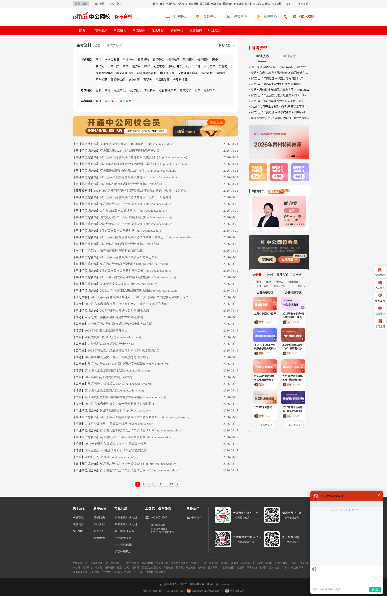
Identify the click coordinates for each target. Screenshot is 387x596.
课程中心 (176, 30)
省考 (162, 3)
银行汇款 (99, 524)
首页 (82, 30)
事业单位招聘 (80, 572)
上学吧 (293, 563)
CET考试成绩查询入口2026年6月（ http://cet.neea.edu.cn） (290, 67)
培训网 (135, 567)
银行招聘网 (147, 563)
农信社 (260, 3)
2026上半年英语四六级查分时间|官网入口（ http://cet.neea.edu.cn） (295, 78)
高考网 (98, 567)
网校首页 (78, 517)
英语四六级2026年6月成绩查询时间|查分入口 (279, 72)
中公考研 (139, 572)
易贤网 (179, 567)
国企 (267, 3)
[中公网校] (92, 16)
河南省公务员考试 (240, 563)
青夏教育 (168, 567)
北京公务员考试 (179, 563)
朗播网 (224, 563)
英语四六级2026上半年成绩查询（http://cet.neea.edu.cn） (289, 118)
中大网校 (107, 572)
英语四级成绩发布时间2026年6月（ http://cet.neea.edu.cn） (290, 89)
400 (171, 484)
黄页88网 (212, 567)
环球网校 (94, 572)
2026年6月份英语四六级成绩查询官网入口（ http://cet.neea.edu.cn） (296, 84)
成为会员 (99, 3)
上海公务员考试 (210, 563)
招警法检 (276, 3)
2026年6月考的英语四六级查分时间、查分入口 (280, 101)
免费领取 (267, 259)
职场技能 (238, 3)
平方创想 (252, 567)
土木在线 (274, 567)
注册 (84, 3)
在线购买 (99, 517)
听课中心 (180, 16)
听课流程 (99, 538)
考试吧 (118, 572)
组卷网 (240, 567)
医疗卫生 (205, 3)
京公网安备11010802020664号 (207, 590)
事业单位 (171, 3)
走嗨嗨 (201, 567)
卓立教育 (190, 567)
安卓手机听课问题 (125, 517)
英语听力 (87, 567)
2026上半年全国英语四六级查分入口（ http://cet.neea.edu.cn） (292, 95)
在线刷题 (157, 30)
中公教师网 (297, 567)
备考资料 (123, 16)
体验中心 (240, 16)
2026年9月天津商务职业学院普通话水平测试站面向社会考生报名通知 (294, 106)
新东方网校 (281, 563)
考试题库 (138, 30)
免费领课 (195, 30)
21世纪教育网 (227, 567)
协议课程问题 (122, 538)
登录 (77, 3)
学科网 (269, 563)
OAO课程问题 (123, 545)
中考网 (76, 567)
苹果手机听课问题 (125, 524)
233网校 (194, 563)
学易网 (127, 572)
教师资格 (193, 3)
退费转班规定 (122, 551)
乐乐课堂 (258, 563)
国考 (155, 3)
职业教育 (214, 30)
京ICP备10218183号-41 (155, 590)
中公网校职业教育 (156, 572)
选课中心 (270, 16)
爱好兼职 (227, 3)
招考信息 (101, 30)
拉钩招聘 (109, 567)
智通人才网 (123, 567)
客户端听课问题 (124, 531)
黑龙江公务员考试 (151, 567)
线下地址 (78, 531)
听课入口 (99, 531)
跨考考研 (304, 563)
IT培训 (285, 567)
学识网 (263, 567)
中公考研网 (162, 563)
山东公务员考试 (130, 563)
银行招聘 (250, 3)
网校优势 (78, 524)
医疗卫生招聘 (112, 563)
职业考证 (216, 3)
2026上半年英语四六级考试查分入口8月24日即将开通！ (286, 112)
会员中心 (209, 16)
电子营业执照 (236, 590)
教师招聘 (182, 3)
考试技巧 (119, 30)
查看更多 (265, 425)
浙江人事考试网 (93, 563)
